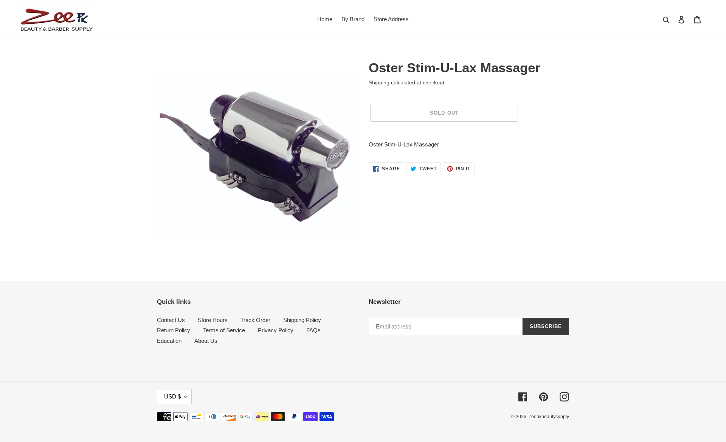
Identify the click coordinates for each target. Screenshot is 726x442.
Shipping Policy (302, 320)
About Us (205, 341)
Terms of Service (224, 330)
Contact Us (171, 320)
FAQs (313, 330)
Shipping (379, 82)
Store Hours (213, 320)
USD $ (172, 396)
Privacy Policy (275, 330)
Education (169, 341)
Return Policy (173, 330)
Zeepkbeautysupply (549, 416)
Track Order (255, 320)
